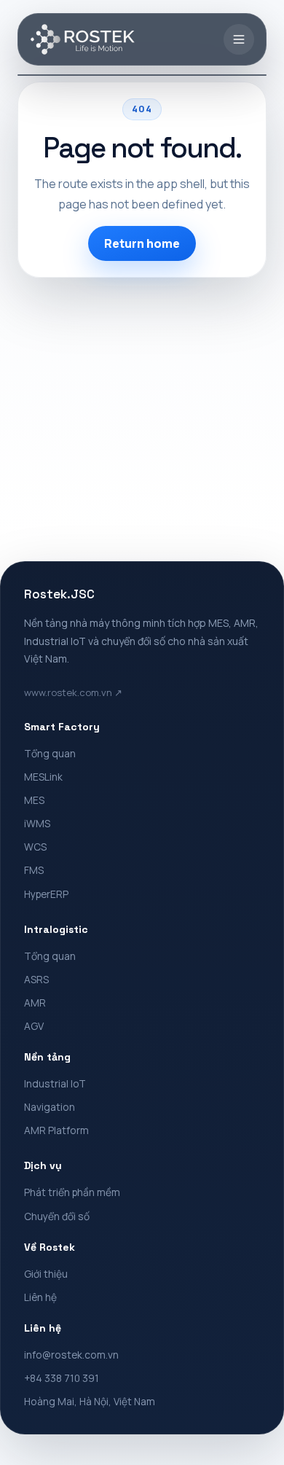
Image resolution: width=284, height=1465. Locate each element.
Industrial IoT (55, 1083)
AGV (34, 1026)
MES (34, 800)
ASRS (36, 979)
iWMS (37, 823)
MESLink (43, 777)
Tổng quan (50, 753)
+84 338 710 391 (61, 1378)
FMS (34, 870)
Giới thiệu (46, 1274)
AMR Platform (56, 1130)
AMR (35, 1002)
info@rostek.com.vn (71, 1355)
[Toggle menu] (239, 39)
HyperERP (46, 894)
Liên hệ (40, 1297)
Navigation (49, 1107)
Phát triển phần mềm (72, 1192)
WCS (35, 846)
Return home (142, 243)
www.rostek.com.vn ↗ (73, 692)
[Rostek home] (82, 39)
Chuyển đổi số (57, 1216)
